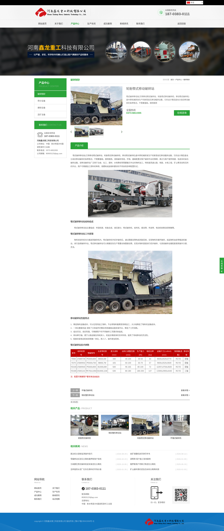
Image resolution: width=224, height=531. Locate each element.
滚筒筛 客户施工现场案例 (140, 459)
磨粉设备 (41, 108)
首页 (172, 80)
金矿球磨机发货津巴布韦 (140, 454)
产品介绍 (79, 145)
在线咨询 (182, 113)
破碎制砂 (41, 94)
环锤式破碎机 (87, 390)
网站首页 (42, 24)
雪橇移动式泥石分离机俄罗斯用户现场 (86, 459)
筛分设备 (41, 101)
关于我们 (59, 24)
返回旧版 (181, 24)
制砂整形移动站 (88, 395)
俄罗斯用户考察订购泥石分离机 (143, 464)
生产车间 (91, 24)
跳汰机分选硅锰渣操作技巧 (81, 454)
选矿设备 (41, 114)
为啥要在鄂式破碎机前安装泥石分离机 (86, 464)
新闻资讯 (124, 24)
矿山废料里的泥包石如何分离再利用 (144, 469)
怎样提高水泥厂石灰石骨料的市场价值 (86, 469)
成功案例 (108, 24)
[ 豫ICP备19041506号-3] (84, 521)
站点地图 (56, 499)
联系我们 (140, 24)
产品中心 (75, 24)
